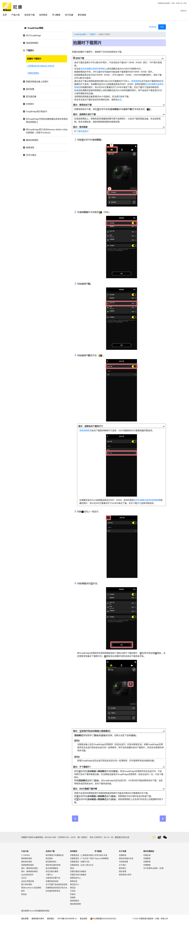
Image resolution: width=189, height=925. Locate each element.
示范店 (72, 891)
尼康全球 (183, 11)
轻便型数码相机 (27, 865)
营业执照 (83, 919)
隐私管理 (122, 871)
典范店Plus (74, 884)
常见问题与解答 (52, 871)
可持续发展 (123, 862)
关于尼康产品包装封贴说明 (56, 884)
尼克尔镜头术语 (100, 855)
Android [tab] (152, 27)
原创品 (24, 894)
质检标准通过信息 (126, 858)
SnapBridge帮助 (35, 28)
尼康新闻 (122, 855)
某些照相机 (136, 81)
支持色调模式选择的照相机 (92, 69)
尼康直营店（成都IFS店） (80, 862)
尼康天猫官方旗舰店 (78, 871)
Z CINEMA (25, 855)
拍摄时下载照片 (34, 59)
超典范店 (73, 881)
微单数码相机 (26, 858)
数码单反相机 (26, 862)
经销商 (72, 897)
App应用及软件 (27, 875)
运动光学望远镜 (27, 881)
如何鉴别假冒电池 (53, 891)
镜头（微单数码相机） (30, 871)
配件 (23, 891)
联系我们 (122, 868)
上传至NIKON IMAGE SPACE (40, 66)
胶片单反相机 (26, 884)
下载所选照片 (33, 73)
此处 (119, 100)
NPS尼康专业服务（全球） (154, 868)
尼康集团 (147, 858)
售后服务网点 (51, 862)
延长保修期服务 (52, 868)
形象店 (72, 894)
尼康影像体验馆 (52, 881)
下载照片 (92, 34)
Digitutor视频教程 (101, 858)
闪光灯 (24, 878)
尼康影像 (147, 862)
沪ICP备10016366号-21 (67, 919)
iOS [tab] (162, 27)
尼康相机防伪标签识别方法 (56, 888)
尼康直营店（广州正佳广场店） (82, 858)
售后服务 (49, 858)
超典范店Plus (75, 878)
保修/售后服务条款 (53, 865)
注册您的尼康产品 (53, 878)
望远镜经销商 (75, 904)
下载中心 (49, 875)
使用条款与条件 (125, 875)
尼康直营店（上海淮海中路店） (82, 855)
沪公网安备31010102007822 (104, 919)
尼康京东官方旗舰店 (78, 875)
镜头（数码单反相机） (30, 868)
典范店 (72, 888)
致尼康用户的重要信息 (55, 855)
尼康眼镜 (147, 865)
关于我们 (122, 865)
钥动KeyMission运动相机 (31, 888)
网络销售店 (74, 901)
